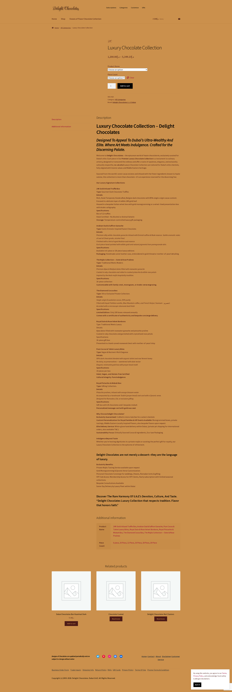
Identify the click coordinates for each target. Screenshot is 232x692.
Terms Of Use (140, 670)
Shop (63, 19)
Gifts (143, 8)
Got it (197, 684)
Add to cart (125, 86)
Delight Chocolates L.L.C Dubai (124, 102)
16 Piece (138, 543)
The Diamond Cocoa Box (133, 532)
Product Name (114, 66)
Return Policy (100, 670)
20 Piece (153, 543)
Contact (151, 656)
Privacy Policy (127, 670)
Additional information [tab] (61, 126)
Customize (135, 8)
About (158, 656)
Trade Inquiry (75, 670)
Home (54, 19)
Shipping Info (88, 670)
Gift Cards (117, 670)
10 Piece (123, 543)
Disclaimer (166, 656)
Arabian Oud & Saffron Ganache (150, 526)
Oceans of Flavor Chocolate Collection (85, 19)
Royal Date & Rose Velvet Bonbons (144, 529)
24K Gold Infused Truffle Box (124, 526)
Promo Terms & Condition (158, 670)
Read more (116, 619)
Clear (132, 77)
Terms (224, 673)
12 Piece (130, 543)
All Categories (66, 28)
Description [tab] (56, 119)
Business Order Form (60, 670)
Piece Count (113, 74)
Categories (124, 8)
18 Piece (146, 543)
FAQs (110, 670)
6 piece (116, 543)
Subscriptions (111, 8)
